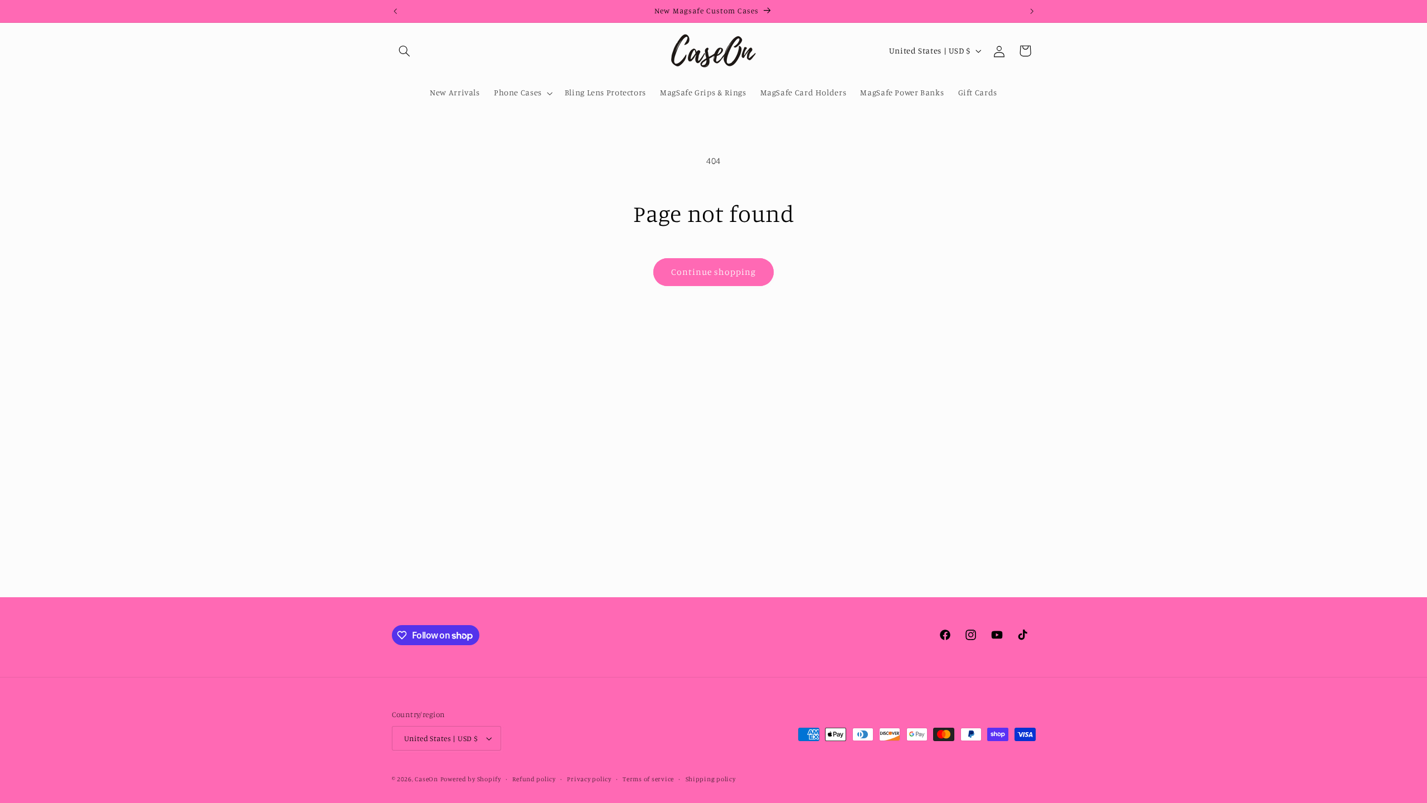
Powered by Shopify (470, 779)
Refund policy (534, 779)
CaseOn (426, 779)
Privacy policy (589, 779)
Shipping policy (711, 779)
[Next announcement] (1032, 11)
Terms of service (648, 779)
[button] (405, 51)
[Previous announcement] (395, 11)
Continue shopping (713, 272)
